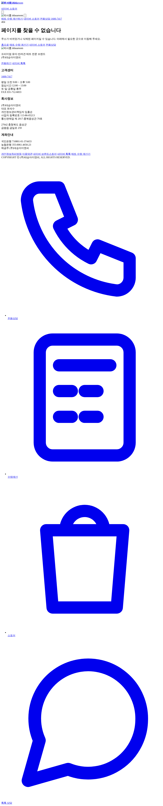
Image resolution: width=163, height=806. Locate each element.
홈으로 (5, 44)
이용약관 (27, 154)
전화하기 (6, 63)
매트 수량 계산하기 (12, 18)
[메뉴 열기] (2, 12)
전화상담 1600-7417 (51, 18)
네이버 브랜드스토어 (45, 154)
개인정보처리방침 (11, 154)
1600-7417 (6, 76)
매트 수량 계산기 (19, 44)
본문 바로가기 (9, 2)
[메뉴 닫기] (25, 15)
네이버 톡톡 (18, 63)
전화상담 (51, 44)
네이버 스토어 (9, 8)
